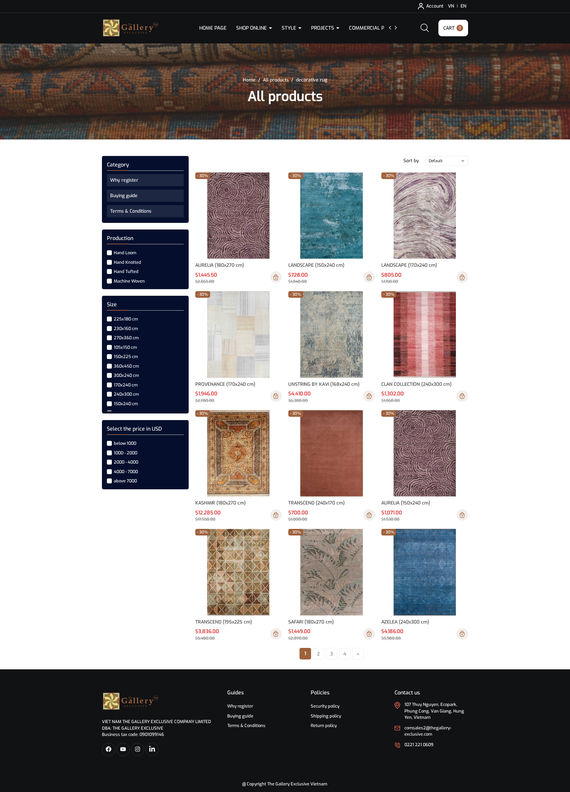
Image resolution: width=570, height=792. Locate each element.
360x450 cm (126, 366)
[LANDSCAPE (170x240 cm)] (424, 215)
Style (290, 28)
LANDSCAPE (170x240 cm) (409, 265)
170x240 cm (125, 384)
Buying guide (124, 196)
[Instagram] (137, 749)
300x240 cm (126, 375)
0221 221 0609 (418, 744)
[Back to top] (559, 750)
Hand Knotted (127, 262)
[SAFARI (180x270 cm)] (331, 572)
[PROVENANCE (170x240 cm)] (238, 334)
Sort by (411, 161)
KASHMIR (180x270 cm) (220, 503)
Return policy (324, 725)
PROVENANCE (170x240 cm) (225, 384)
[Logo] (130, 701)
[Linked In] (152, 749)
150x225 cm (125, 356)
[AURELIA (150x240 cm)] (424, 453)
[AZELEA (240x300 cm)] (424, 572)
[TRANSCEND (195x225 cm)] (238, 572)
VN (451, 6)
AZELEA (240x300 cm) (405, 622)
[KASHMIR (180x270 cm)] (238, 453)
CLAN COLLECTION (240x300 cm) (416, 384)
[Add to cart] (276, 277)
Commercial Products (378, 28)
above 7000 (125, 481)
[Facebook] (108, 749)
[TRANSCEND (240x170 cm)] (331, 453)
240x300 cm (126, 394)
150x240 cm (125, 403)
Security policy (325, 706)
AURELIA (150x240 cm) (405, 503)
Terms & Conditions (130, 211)
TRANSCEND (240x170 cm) (316, 503)
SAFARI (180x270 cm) (311, 622)
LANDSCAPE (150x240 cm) (316, 265)
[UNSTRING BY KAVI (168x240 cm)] (331, 334)
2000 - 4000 (125, 462)
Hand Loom (124, 253)
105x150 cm (125, 347)
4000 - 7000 (125, 471)
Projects (323, 28)
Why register (124, 180)
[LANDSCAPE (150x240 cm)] (331, 215)
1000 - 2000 (125, 452)
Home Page (213, 28)
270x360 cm (126, 338)
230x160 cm (125, 328)
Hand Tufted (126, 271)
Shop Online (252, 28)
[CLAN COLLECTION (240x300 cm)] (424, 334)
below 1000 (124, 443)
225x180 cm (125, 319)
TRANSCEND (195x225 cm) (223, 622)
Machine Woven (129, 281)
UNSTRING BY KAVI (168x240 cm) (324, 384)
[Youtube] (123, 749)
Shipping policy (326, 716)
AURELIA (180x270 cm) (219, 265)
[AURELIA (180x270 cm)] (238, 215)
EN (463, 6)
